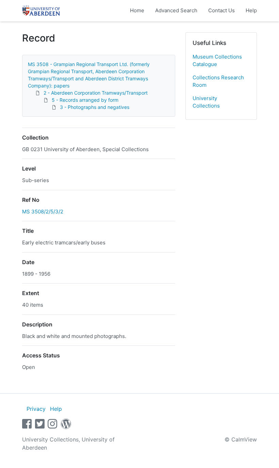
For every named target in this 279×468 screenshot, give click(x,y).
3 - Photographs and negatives (94, 107)
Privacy (36, 408)
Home (137, 10)
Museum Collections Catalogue (217, 60)
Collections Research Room (218, 81)
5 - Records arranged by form (85, 100)
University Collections (206, 102)
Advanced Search (176, 10)
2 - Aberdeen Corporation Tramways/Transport (96, 93)
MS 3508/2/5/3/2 (42, 211)
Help (251, 10)
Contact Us (221, 10)
